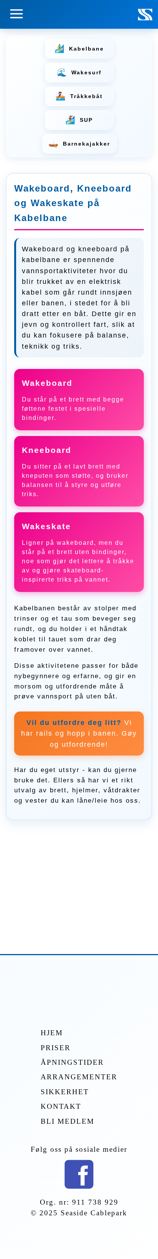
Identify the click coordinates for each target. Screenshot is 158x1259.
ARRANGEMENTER (79, 1077)
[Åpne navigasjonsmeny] (16, 14)
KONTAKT (61, 1106)
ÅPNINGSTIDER (72, 1062)
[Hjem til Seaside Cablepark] (145, 18)
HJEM (52, 1033)
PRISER (56, 1048)
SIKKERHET (65, 1092)
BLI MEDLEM (67, 1121)
